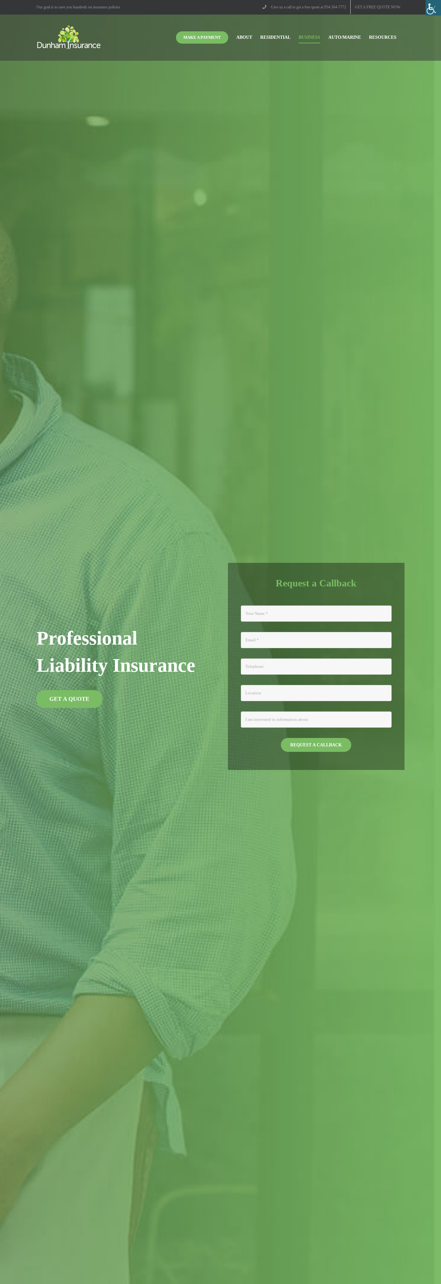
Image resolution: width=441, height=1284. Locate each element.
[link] (433, 8)
